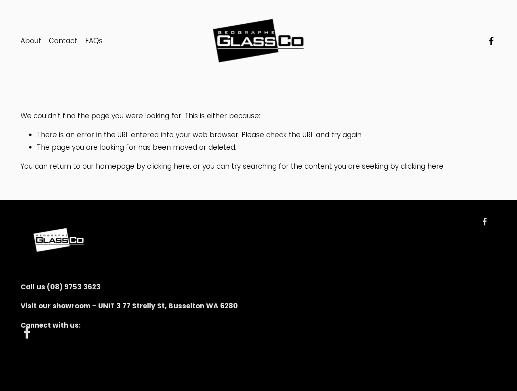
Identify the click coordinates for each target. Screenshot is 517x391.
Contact (63, 41)
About (31, 41)
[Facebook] (491, 41)
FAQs (94, 41)
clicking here (168, 166)
